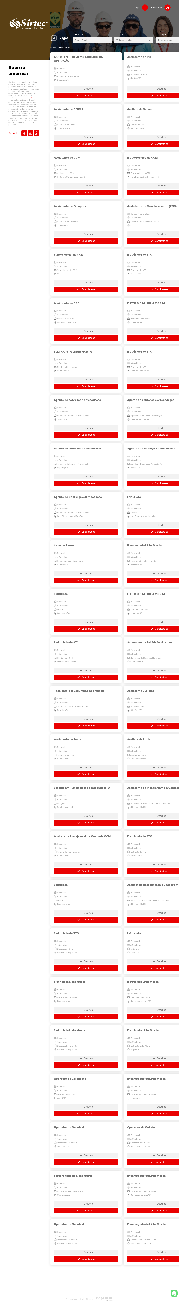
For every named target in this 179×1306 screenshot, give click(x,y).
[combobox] (92, 40)
